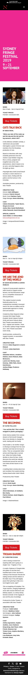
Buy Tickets (11, 121)
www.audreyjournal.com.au (11, 218)
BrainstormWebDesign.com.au (13, 670)
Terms (12, 666)
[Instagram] (16, 664)
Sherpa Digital (18, 672)
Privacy (6, 666)
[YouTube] (20, 664)
